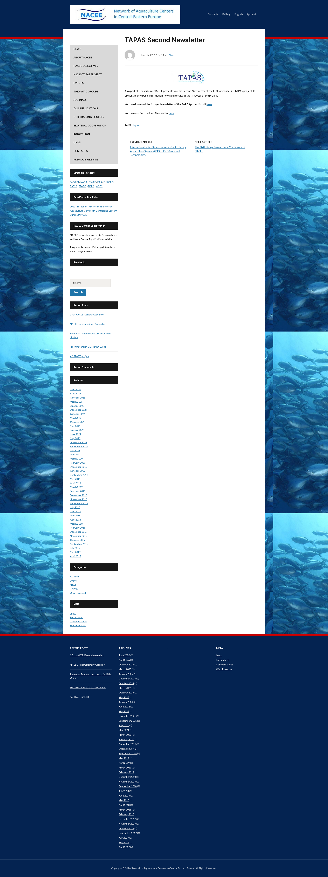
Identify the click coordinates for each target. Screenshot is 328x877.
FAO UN (74, 182)
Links (76, 142)
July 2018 (75, 507)
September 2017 (79, 544)
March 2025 (76, 401)
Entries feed (76, 617)
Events (78, 82)
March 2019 (76, 486)
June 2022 (75, 434)
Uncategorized (78, 592)
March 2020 (76, 458)
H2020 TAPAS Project (87, 74)
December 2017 (78, 531)
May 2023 (75, 426)
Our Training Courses (88, 116)
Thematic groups (85, 91)
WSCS (99, 186)
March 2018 (76, 523)
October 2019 (77, 470)
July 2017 (75, 548)
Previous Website (85, 159)
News (77, 48)
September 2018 (79, 503)
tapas (136, 125)
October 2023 (77, 422)
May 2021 (75, 454)
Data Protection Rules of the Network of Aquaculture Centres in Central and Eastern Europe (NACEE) (93, 210)
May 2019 (75, 478)
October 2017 (77, 539)
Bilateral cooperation (89, 125)
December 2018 (78, 495)
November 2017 (78, 535)
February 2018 (77, 527)
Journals (79, 99)
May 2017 (75, 552)
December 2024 (78, 409)
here (209, 104)
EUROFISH (109, 182)
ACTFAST (75, 576)
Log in (73, 613)
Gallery (226, 14)
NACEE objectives (85, 65)
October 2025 (77, 397)
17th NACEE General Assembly (87, 314)
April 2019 (75, 483)
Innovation (81, 133)
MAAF (92, 182)
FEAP (91, 186)
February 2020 (77, 462)
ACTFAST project (79, 356)
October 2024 (77, 413)
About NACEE (82, 57)
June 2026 (75, 389)
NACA (83, 182)
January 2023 (77, 430)
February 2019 (77, 491)
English (238, 14)
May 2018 (75, 515)
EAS (99, 182)
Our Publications (85, 108)
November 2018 (78, 499)
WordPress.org (78, 625)
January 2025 (77, 405)
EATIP (73, 186)
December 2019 (78, 466)
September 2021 (79, 446)
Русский (251, 14)
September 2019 (79, 474)
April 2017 (75, 556)
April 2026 (75, 393)
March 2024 (76, 417)
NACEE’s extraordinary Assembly (87, 323)
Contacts (213, 14)
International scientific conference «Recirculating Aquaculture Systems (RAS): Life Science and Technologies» (158, 151)
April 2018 (75, 519)
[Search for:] (94, 283)
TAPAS (170, 55)
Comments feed (78, 621)
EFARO (82, 186)
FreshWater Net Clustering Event (88, 346)
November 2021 (78, 442)
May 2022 (75, 438)
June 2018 (75, 511)
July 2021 (75, 450)
